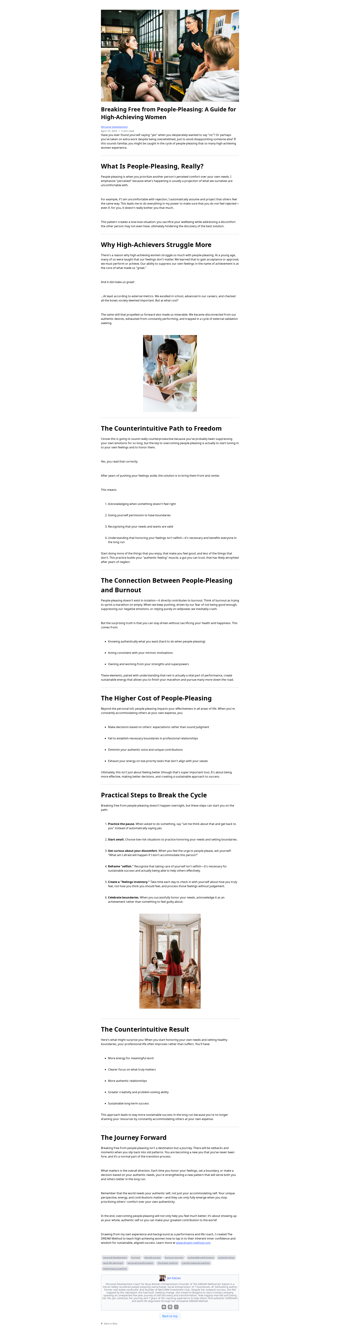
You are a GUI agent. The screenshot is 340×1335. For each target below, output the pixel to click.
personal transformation (140, 1262)
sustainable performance (201, 1257)
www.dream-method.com (193, 1243)
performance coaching (115, 1268)
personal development (115, 1257)
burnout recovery (174, 1257)
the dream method (168, 1262)
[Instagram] (176, 1307)
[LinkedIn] (170, 1307)
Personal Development (114, 127)
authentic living (226, 1257)
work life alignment (113, 1262)
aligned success (152, 1257)
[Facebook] (164, 1307)
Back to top (170, 1316)
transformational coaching (196, 1262)
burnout (135, 1257)
